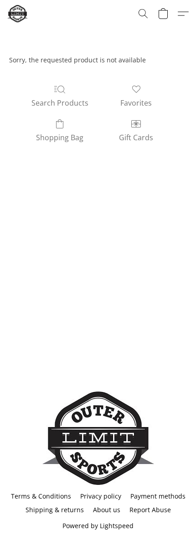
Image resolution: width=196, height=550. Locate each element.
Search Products (59, 103)
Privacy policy (100, 496)
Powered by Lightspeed (98, 525)
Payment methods (158, 496)
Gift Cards (136, 137)
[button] (18, 13)
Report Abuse (150, 509)
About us (106, 509)
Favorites (136, 103)
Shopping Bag (59, 137)
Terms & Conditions (41, 496)
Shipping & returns (55, 509)
